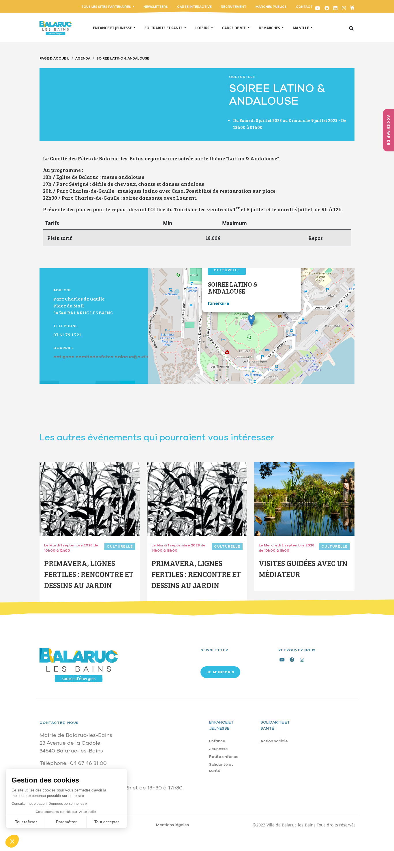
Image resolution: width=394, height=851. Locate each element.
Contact (304, 7)
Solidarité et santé (221, 767)
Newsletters (156, 7)
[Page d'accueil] (56, 27)
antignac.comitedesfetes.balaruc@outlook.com (110, 357)
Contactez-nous (59, 722)
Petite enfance (224, 756)
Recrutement (233, 7)
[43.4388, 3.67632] (251, 320)
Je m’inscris (220, 672)
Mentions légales (172, 825)
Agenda (82, 58)
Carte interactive (194, 7)
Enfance (217, 741)
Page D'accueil (54, 58)
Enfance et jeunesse (221, 725)
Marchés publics (271, 7)
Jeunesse (218, 749)
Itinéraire (218, 303)
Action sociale (274, 741)
